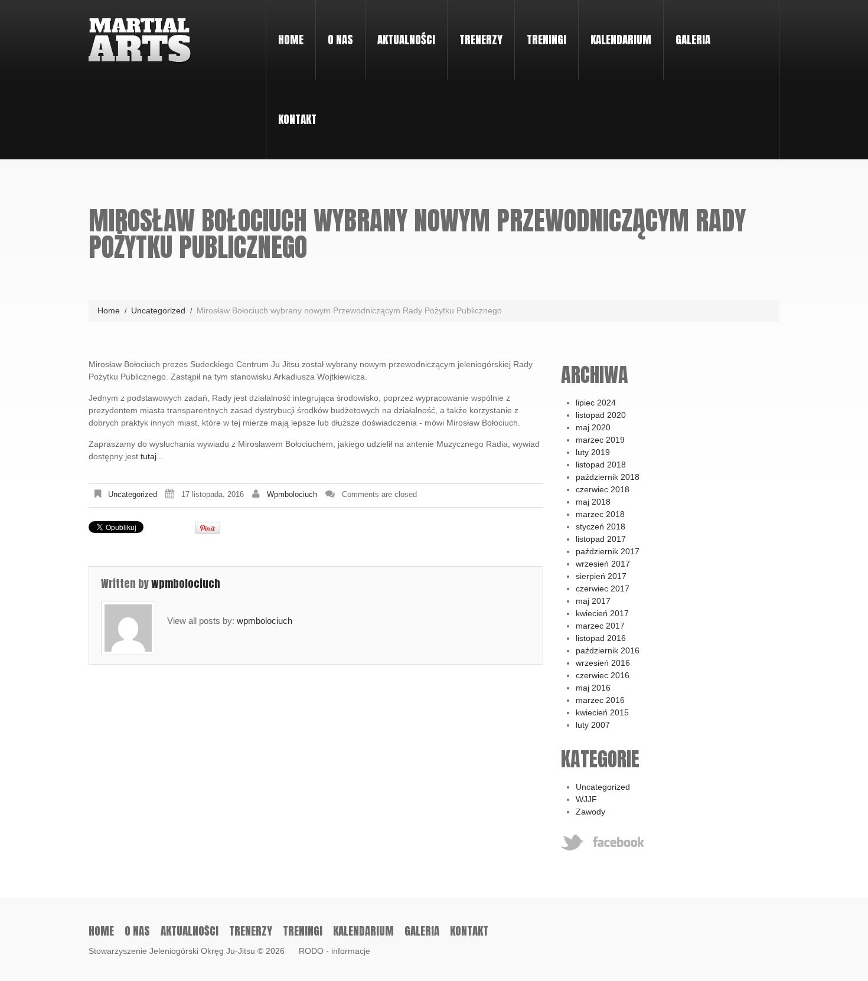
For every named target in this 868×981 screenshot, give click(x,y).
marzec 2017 (600, 625)
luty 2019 (593, 452)
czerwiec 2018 (602, 489)
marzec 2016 (600, 700)
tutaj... (152, 456)
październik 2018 (607, 477)
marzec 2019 (600, 439)
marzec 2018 (600, 514)
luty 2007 (593, 725)
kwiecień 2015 (602, 712)
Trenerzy (480, 39)
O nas (334, 28)
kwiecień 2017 (602, 613)
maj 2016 (593, 687)
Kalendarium (620, 39)
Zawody (590, 811)
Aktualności (406, 39)
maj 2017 (593, 601)
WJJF (586, 799)
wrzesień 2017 (603, 563)
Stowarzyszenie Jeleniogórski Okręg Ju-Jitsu (172, 951)
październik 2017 (607, 551)
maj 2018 (593, 501)
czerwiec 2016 (602, 675)
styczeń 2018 (600, 526)
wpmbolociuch (292, 494)
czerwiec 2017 (602, 588)
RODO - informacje (334, 951)
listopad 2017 (601, 539)
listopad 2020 (601, 415)
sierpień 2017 (601, 576)
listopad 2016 (601, 638)
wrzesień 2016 (603, 663)
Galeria (693, 39)
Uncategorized (158, 310)
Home (291, 39)
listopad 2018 (601, 464)
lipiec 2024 (596, 402)
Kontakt (297, 119)
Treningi (540, 28)
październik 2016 (607, 650)
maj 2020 (593, 427)
